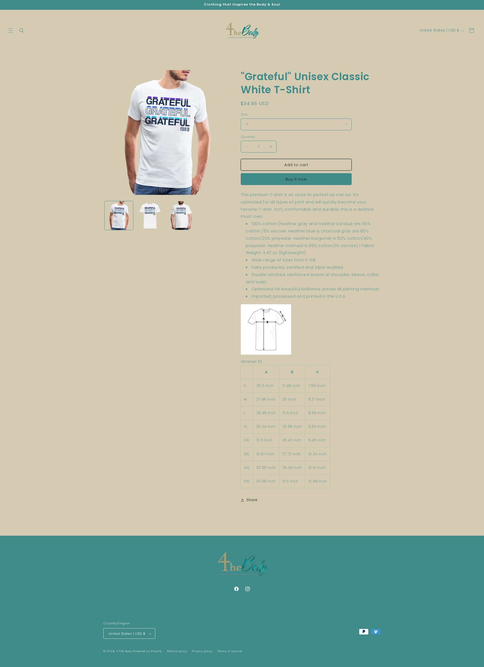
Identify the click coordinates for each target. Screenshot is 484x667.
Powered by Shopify (147, 651)
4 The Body (124, 651)
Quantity (248, 136)
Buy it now (296, 179)
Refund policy (177, 651)
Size (244, 114)
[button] (10, 30)
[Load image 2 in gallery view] (150, 215)
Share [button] (252, 499)
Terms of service (229, 651)
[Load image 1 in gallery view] (119, 215)
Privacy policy (202, 651)
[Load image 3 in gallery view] (181, 215)
